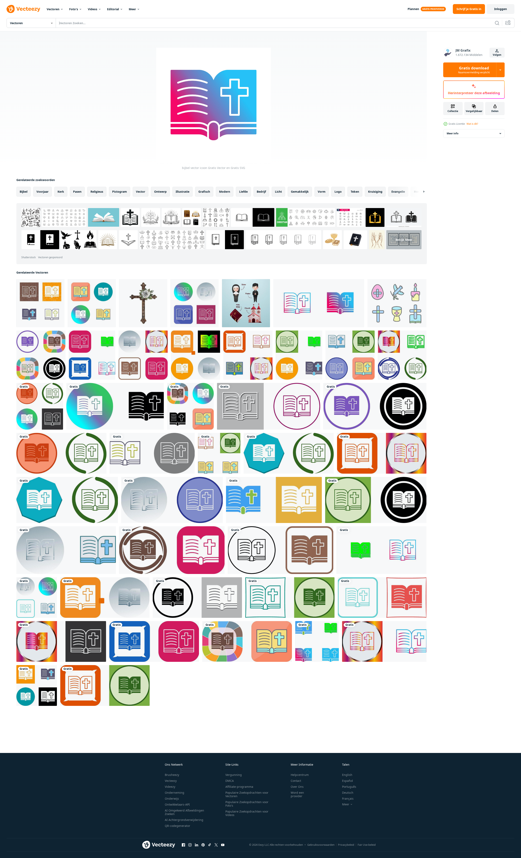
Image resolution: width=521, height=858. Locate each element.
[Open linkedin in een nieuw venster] (196, 844)
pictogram (119, 192)
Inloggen (500, 9)
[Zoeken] (497, 22)
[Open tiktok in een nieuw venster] (209, 844)
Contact (296, 781)
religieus (96, 192)
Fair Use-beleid (367, 845)
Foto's (73, 9)
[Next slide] (420, 192)
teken (355, 192)
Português (349, 787)
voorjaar (42, 192)
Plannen (413, 9)
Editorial (113, 9)
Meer (132, 9)
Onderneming (174, 793)
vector (140, 192)
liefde (243, 192)
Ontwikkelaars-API (177, 804)
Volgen (497, 55)
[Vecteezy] (23, 9)
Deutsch (347, 793)
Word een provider (297, 794)
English (347, 775)
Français (348, 798)
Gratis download (474, 70)
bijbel (23, 192)
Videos (92, 9)
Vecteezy (171, 781)
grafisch (204, 192)
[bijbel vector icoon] (40, 303)
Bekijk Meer (404, 240)
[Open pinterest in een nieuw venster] (203, 844)
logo (338, 192)
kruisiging (375, 192)
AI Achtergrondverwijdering (184, 820)
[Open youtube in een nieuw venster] (222, 844)
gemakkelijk (300, 192)
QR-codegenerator (177, 826)
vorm (321, 192)
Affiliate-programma (239, 787)
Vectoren (53, 9)
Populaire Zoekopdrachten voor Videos (246, 813)
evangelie (398, 192)
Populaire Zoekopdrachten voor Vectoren (246, 794)
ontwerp (160, 192)
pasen (77, 192)
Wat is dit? (472, 124)
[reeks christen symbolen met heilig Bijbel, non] (246, 303)
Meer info (452, 133)
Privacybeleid (346, 845)
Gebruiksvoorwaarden (321, 845)
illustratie (182, 192)
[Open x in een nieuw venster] (216, 844)
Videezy (170, 787)
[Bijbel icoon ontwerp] (41, 355)
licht (278, 192)
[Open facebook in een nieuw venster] (183, 844)
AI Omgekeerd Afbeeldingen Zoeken (184, 812)
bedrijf (261, 192)
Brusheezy (172, 775)
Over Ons (297, 787)
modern (224, 192)
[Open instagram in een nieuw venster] (190, 844)
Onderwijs (172, 798)
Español (347, 781)
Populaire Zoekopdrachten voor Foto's (246, 803)
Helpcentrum (300, 775)
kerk (61, 192)
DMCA (229, 781)
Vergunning (233, 775)
